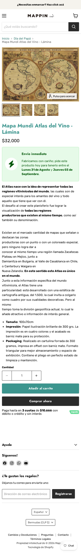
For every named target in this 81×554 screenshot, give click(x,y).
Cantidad (8, 367)
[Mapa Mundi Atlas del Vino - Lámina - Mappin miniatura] (11, 110)
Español (38, 512)
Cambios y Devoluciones (22, 534)
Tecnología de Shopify (40, 547)
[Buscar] (73, 26)
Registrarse (63, 493)
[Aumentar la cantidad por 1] (36, 376)
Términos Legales (40, 538)
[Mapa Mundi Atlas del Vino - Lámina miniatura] (26, 110)
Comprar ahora (40, 401)
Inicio (5, 38)
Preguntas (47, 534)
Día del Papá (22, 38)
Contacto (63, 534)
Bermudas (38, 522)
